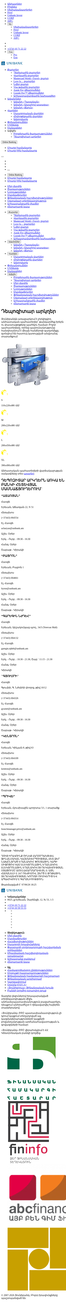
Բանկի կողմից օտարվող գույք (26, 990)
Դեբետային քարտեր (27, 72)
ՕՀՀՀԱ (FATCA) (16, 984)
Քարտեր (13, 69)
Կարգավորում (16, 982)
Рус (15, 54)
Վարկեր (12, 110)
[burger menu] (2, 156)
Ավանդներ (14, 99)
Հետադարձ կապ (18, 962)
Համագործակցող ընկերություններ (29, 970)
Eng (15, 57)
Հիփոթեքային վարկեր (28, 116)
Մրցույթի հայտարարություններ (28, 973)
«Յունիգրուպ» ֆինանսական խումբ (30, 987)
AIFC (16, 38)
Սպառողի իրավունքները (23, 944)
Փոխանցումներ (17, 122)
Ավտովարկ (21, 119)
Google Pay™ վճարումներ (29, 93)
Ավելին (12, 274)
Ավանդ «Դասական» (26, 101)
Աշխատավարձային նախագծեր (34, 96)
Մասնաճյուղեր (17, 938)
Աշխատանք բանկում (21, 959)
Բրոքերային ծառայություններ (33, 133)
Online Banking (9, 142)
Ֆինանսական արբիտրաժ (24, 979)
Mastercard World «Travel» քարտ (31, 78)
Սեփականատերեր (26, 27)
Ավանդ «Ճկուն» (23, 107)
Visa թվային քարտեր (27, 87)
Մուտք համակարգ (19, 147)
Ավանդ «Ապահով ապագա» (31, 104)
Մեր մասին (14, 935)
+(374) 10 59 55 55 (16, 908)
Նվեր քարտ (21, 84)
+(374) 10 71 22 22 (16, 905)
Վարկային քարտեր (26, 75)
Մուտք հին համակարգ (22, 150)
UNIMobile (13, 125)
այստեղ (29, 473)
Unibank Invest (21, 32)
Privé (16, 29)
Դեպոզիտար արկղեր (27, 136)
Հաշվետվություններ (20, 941)
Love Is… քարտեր (24, 81)
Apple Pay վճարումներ (27, 90)
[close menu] (8, 170)
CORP (17, 35)
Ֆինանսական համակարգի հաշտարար (33, 976)
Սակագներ (14, 128)
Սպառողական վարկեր (29, 113)
